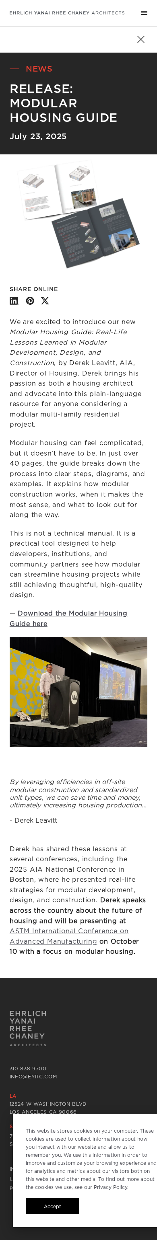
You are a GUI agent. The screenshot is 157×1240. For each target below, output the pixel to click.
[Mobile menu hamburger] (144, 13)
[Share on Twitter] (45, 301)
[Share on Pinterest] (30, 301)
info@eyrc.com (33, 1077)
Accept (52, 1206)
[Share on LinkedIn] (14, 301)
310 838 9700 (28, 1068)
